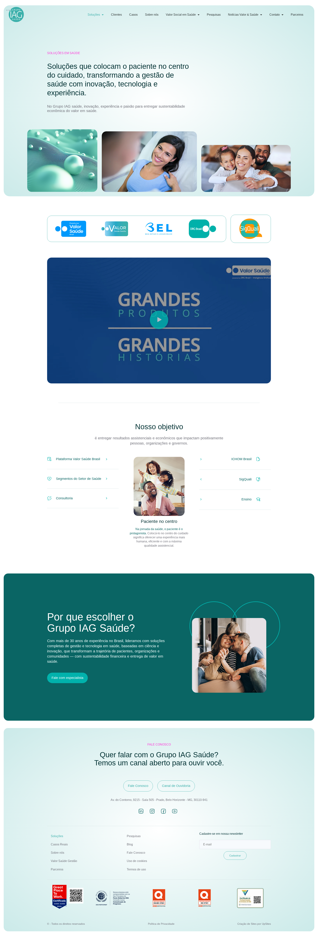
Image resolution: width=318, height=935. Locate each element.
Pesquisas (214, 14)
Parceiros (297, 14)
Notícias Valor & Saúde (243, 14)
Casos (133, 14)
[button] (159, 320)
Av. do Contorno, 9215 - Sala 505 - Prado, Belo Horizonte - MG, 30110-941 (159, 799)
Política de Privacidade (161, 923)
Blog (130, 844)
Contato (274, 14)
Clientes (116, 14)
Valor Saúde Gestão (64, 861)
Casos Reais (59, 844)
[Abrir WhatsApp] (308, 925)
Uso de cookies (137, 861)
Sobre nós (151, 14)
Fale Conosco (136, 852)
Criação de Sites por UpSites (254, 923)
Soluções (94, 14)
